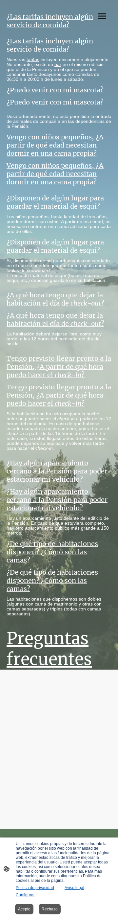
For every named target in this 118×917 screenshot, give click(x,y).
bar (57, 64)
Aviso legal (74, 887)
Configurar (25, 895)
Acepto (24, 909)
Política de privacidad (35, 887)
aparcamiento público (47, 528)
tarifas (33, 59)
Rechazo (50, 909)
